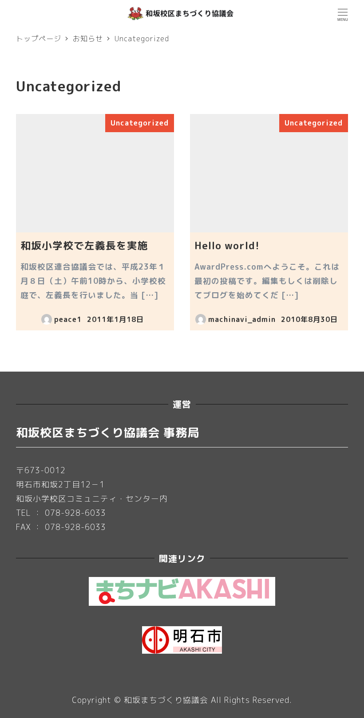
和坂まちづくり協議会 (166, 700)
